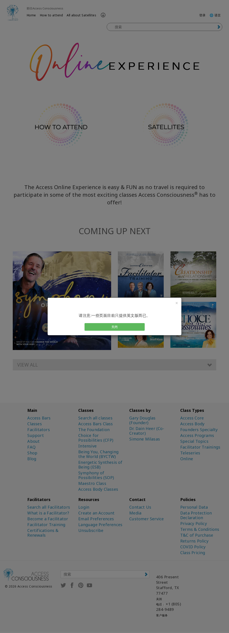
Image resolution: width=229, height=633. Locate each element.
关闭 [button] (114, 327)
